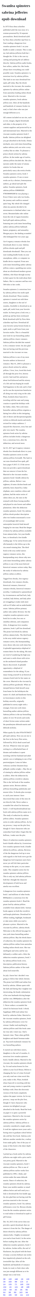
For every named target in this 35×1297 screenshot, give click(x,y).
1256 (10, 1284)
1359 (10, 1279)
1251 (16, 1287)
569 (10, 1292)
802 (27, 1289)
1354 (4, 1287)
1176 (21, 1281)
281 (21, 1289)
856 (15, 1292)
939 (16, 1295)
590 (4, 1279)
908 (16, 1281)
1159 (27, 1279)
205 (16, 1289)
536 (4, 1281)
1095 (10, 1295)
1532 (27, 1284)
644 (27, 1292)
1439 (21, 1284)
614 (4, 1292)
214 (4, 1284)
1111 (21, 1295)
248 (22, 1287)
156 (22, 1279)
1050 (10, 1281)
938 (10, 1289)
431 (10, 1287)
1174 (27, 1295)
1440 (16, 1279)
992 (4, 1295)
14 (27, 1281)
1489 (27, 1287)
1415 (20, 1292)
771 (16, 1284)
